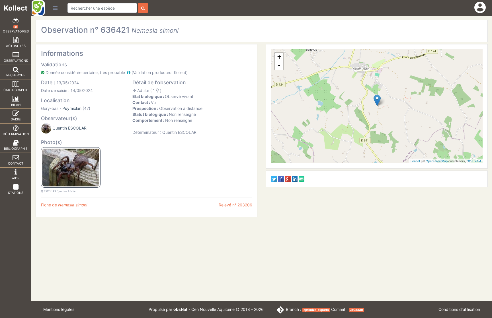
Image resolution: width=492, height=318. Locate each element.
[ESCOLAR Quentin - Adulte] (71, 167)
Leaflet (415, 161)
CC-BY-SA (474, 161)
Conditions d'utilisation (459, 309)
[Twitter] (274, 178)
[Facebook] (281, 178)
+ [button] (279, 56)
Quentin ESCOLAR (69, 128)
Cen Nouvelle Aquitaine (213, 309)
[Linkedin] (295, 178)
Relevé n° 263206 (235, 204)
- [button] (279, 65)
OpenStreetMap (437, 161)
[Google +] (288, 178)
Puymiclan (71, 108)
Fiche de (64, 204)
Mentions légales (58, 309)
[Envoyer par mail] (301, 178)
